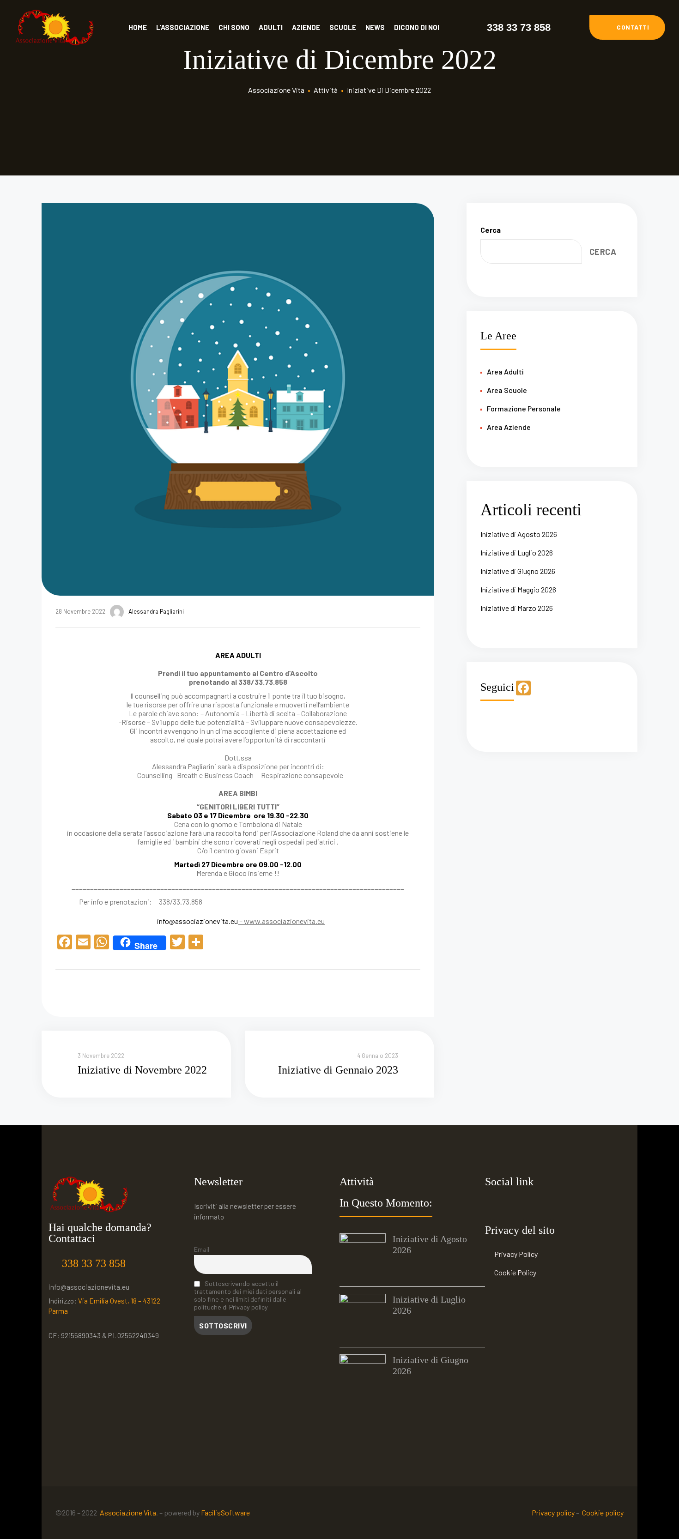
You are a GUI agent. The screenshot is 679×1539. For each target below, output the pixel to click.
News (375, 27)
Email (201, 1249)
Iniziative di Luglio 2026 (516, 552)
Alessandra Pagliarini (156, 611)
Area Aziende (509, 426)
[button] (627, 27)
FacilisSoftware (225, 1512)
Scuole (342, 27)
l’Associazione (182, 27)
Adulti (271, 27)
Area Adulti (505, 371)
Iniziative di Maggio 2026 (518, 589)
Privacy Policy (516, 1253)
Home (137, 27)
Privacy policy (553, 1512)
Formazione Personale (524, 408)
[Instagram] (514, 1205)
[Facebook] (494, 1205)
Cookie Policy (515, 1272)
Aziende (306, 27)
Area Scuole (507, 390)
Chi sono (233, 27)
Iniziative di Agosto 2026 (518, 534)
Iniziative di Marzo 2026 (516, 608)
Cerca (490, 229)
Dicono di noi (416, 27)
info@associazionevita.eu (197, 921)
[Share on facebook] (60, 991)
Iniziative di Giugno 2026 (517, 571)
